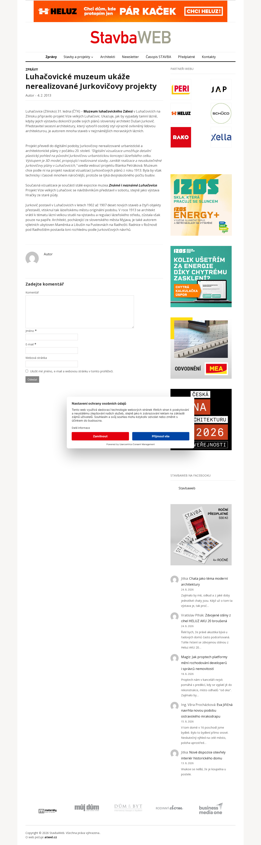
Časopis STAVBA (158, 57)
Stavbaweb (187, 488)
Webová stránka (36, 358)
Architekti (107, 57)
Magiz (185, 657)
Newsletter (130, 57)
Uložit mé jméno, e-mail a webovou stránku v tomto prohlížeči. (71, 371)
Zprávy (51, 57)
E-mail (29, 344)
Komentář (32, 292)
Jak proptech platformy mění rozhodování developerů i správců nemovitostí (204, 663)
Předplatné (186, 57)
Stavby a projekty (77, 57)
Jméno (29, 331)
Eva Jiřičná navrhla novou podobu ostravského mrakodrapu (206, 710)
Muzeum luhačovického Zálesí (108, 111)
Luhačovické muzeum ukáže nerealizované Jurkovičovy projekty (91, 81)
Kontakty (209, 57)
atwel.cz (50, 837)
